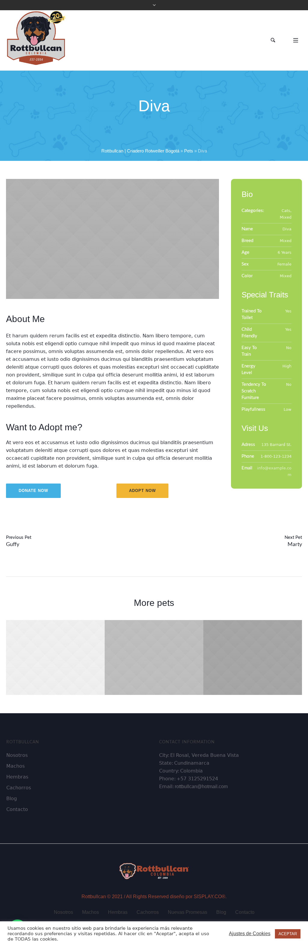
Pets (188, 150)
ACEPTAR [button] (288, 934)
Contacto (244, 912)
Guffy (12, 544)
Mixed (285, 217)
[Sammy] (55, 657)
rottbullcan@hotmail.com (201, 786)
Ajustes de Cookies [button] (249, 933)
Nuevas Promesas (187, 912)
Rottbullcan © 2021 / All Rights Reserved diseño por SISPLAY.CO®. (154, 896)
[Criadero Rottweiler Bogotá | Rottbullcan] (154, 870)
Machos (90, 912)
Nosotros (63, 912)
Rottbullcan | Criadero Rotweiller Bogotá (140, 150)
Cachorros (148, 912)
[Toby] (154, 657)
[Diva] (112, 239)
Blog (221, 912)
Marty (295, 544)
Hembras (118, 912)
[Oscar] (252, 657)
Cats (286, 210)
